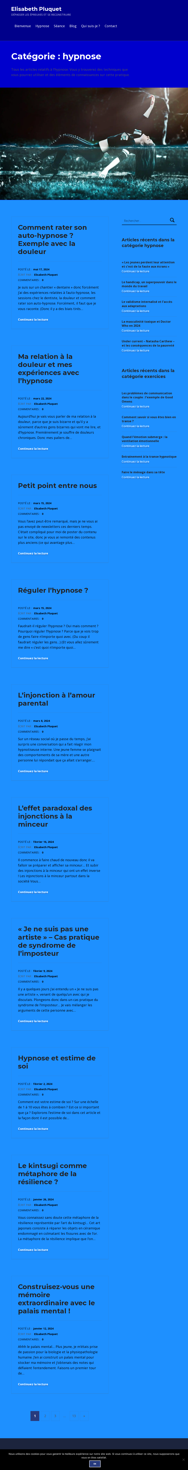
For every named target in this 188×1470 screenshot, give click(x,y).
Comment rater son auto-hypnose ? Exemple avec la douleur (52, 239)
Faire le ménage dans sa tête (143, 472)
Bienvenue (23, 26)
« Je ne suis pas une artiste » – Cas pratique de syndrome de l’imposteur (58, 941)
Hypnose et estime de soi (57, 1062)
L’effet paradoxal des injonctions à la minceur (55, 816)
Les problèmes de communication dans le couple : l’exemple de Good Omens (147, 397)
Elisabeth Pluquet (36, 9)
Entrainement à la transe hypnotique (149, 457)
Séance (59, 26)
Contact (111, 26)
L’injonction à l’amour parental (56, 699)
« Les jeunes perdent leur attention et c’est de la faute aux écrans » (148, 264)
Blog (73, 26)
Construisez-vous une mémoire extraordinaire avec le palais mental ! (56, 1298)
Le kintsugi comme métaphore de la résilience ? (52, 1173)
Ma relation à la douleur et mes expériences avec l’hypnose (48, 368)
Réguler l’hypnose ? (53, 590)
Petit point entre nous (57, 485)
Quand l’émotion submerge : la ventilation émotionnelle (144, 439)
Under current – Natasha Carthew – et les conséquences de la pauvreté (148, 343)
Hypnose (42, 26)
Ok (94, 1464)
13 (74, 1416)
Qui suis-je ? (90, 26)
